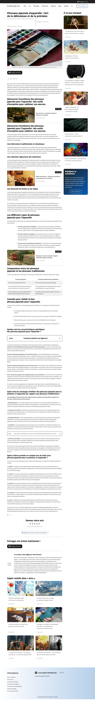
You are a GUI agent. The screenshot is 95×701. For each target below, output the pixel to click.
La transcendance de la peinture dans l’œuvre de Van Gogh (18, 625)
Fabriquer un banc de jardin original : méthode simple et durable (47, 257)
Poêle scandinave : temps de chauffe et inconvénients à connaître (48, 177)
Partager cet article (15, 72)
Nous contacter (11, 677)
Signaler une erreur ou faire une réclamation (35, 532)
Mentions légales (11, 688)
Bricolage (36, 6)
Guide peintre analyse (13, 684)
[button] (72, 6)
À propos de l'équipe (12, 682)
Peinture (53, 6)
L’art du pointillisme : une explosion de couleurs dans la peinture (75, 159)
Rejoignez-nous (83, 1)
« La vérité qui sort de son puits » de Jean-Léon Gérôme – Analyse (75, 32)
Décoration (45, 6)
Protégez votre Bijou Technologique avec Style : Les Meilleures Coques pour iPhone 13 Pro (47, 626)
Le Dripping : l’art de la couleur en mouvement (72, 57)
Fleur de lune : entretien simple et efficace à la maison (46, 114)
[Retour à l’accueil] (13, 6)
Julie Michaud (36, 554)
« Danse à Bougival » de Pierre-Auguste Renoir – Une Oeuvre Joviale (72, 109)
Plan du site (10, 679)
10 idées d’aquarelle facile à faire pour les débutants (16, 599)
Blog (60, 6)
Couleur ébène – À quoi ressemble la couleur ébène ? (73, 135)
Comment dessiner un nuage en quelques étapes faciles (45, 599)
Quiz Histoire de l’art (12, 691)
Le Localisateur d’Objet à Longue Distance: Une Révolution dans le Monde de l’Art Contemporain (74, 83)
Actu (25, 6)
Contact (66, 6)
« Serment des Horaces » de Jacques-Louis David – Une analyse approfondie (19, 653)
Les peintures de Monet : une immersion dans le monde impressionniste (49, 653)
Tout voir (61, 672)
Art (30, 6)
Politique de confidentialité (14, 686)
